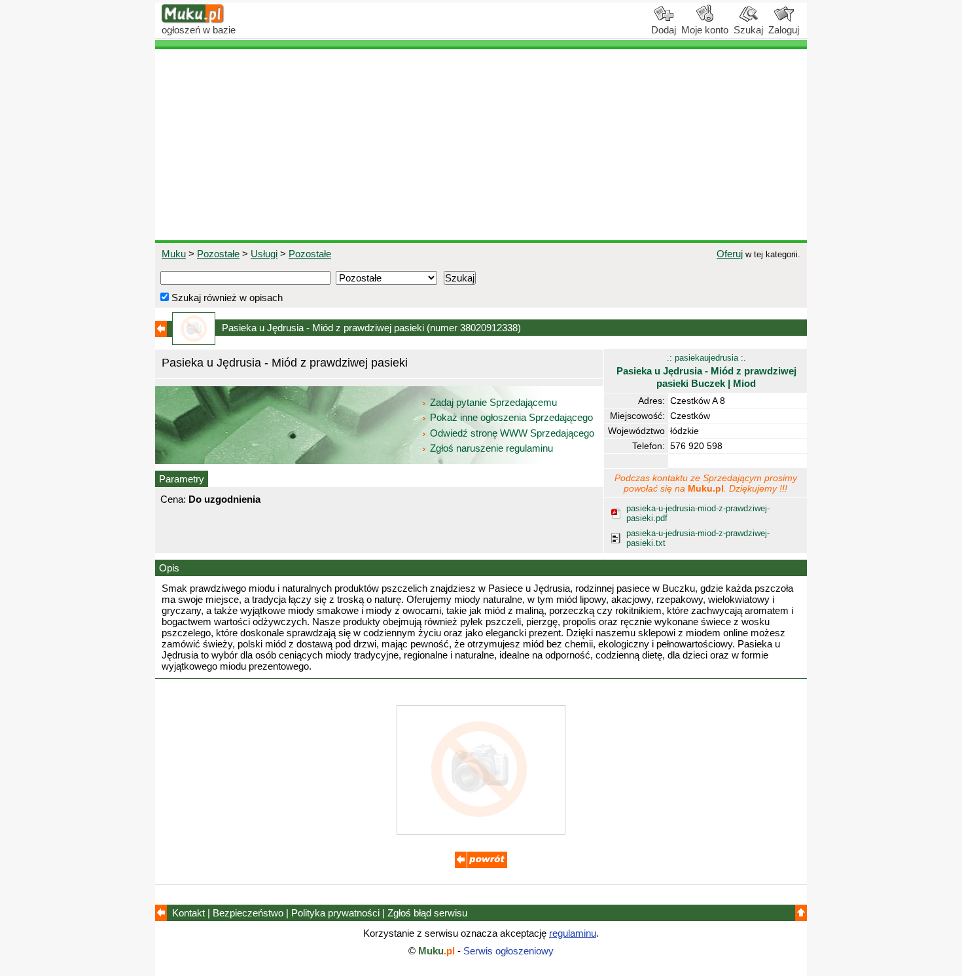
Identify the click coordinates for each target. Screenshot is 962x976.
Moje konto (704, 29)
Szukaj (748, 29)
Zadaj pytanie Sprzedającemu (493, 402)
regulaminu (572, 933)
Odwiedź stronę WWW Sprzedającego (512, 433)
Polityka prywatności (335, 912)
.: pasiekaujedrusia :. (706, 371)
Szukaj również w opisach (226, 297)
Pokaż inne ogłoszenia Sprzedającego (511, 417)
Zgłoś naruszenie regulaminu (490, 448)
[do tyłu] (481, 864)
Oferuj (730, 253)
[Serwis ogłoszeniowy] (193, 20)
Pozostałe (218, 253)
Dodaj (663, 29)
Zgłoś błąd (427, 912)
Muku (174, 253)
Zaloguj (783, 29)
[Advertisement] (481, 144)
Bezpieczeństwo (248, 912)
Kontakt (188, 912)
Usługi (264, 253)
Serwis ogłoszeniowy (508, 950)
